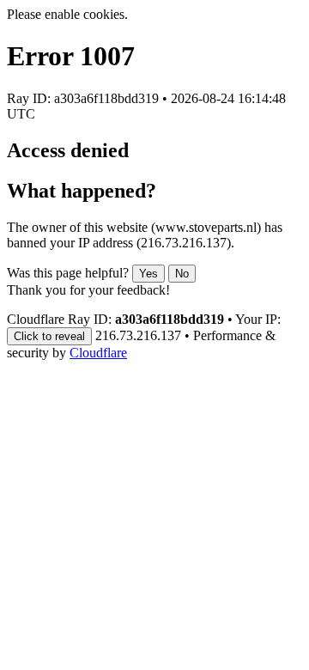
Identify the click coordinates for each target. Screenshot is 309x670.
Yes (148, 273)
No (182, 273)
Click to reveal (49, 336)
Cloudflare (98, 352)
